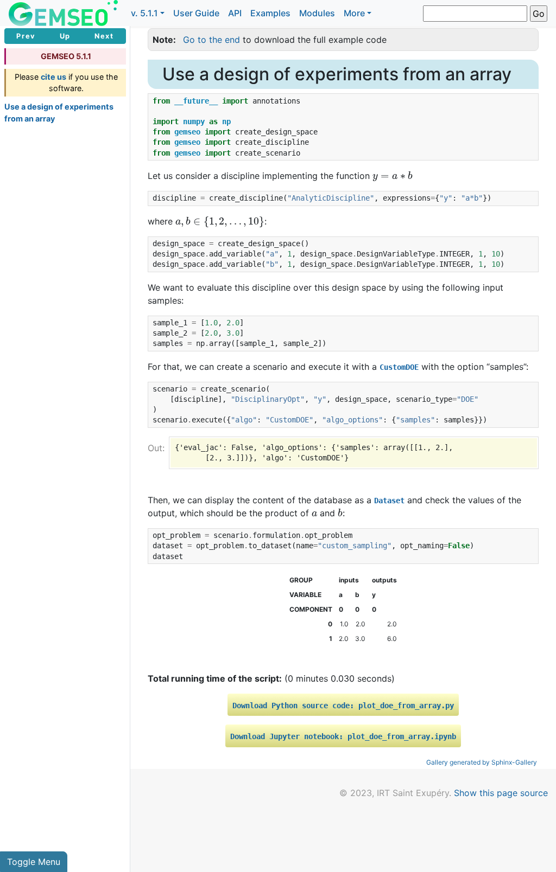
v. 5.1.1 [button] (144, 13)
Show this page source (501, 792)
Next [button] (103, 36)
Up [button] (65, 36)
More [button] (354, 13)
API (235, 13)
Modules (317, 13)
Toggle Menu (33, 861)
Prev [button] (25, 36)
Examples (270, 13)
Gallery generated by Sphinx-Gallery (481, 762)
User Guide (196, 13)
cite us (53, 76)
